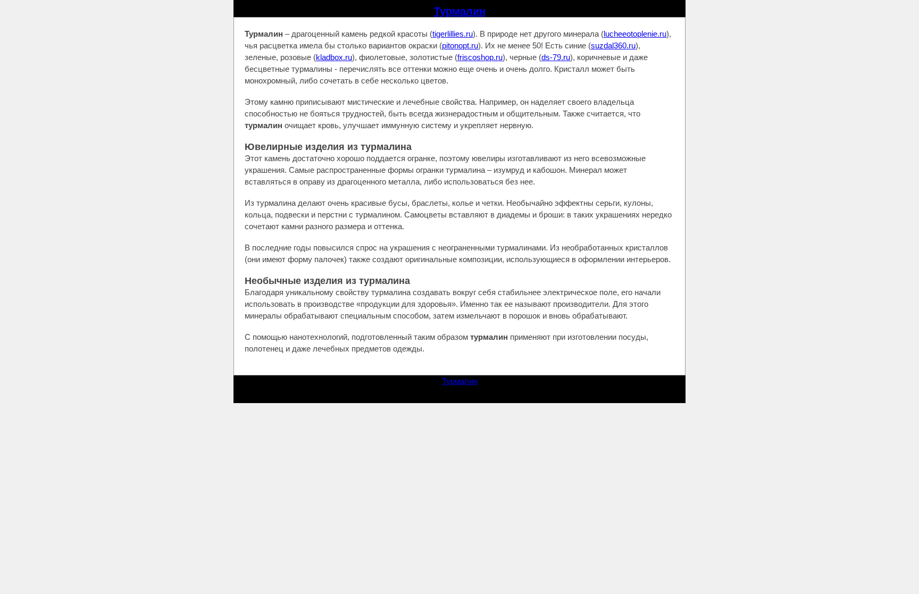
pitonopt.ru (460, 45)
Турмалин (460, 11)
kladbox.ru (334, 57)
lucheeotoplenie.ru (635, 33)
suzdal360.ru (613, 45)
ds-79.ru (555, 57)
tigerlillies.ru (452, 33)
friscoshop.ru (480, 57)
